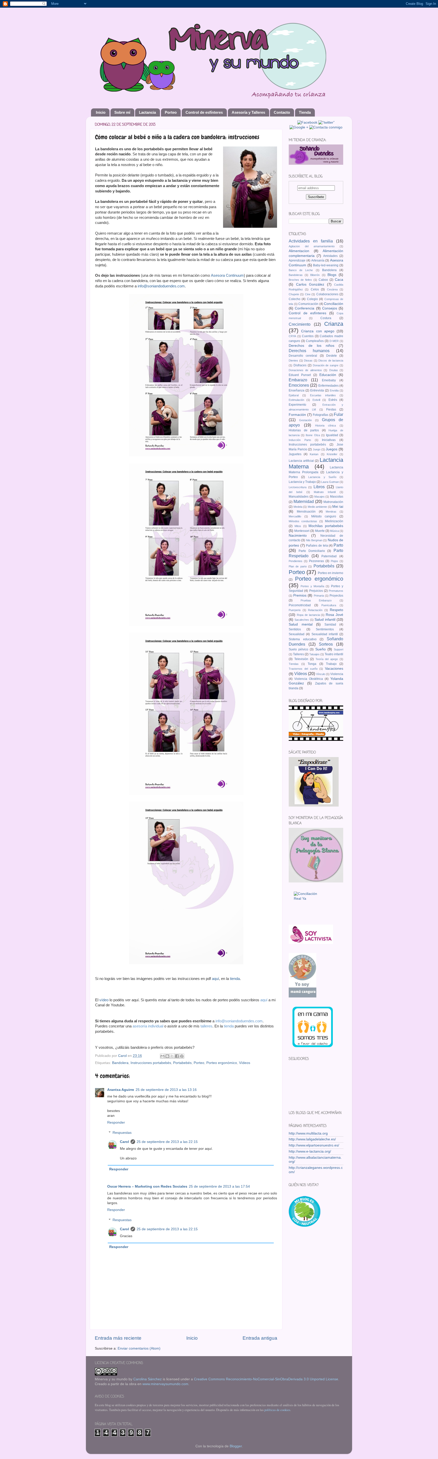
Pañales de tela (317, 545)
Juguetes (295, 454)
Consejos (329, 308)
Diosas (308, 360)
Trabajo (331, 664)
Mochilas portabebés (325, 526)
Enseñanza (296, 390)
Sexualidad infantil (325, 634)
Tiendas (294, 663)
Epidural (294, 395)
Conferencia (304, 308)
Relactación (315, 610)
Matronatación (333, 502)
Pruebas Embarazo (316, 600)
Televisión (301, 659)
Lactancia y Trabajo (302, 482)
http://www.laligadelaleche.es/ (312, 1139)
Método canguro (323, 516)
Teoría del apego (327, 659)
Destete (331, 355)
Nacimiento (298, 535)
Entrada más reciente (118, 1338)
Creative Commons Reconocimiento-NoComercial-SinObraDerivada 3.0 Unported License (266, 1379)
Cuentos (308, 336)
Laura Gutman (330, 481)
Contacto (282, 112)
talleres (206, 1026)
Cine (308, 294)
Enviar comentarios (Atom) (139, 1348)
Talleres (298, 654)
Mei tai (337, 507)
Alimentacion (299, 251)
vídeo (103, 1000)
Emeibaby (329, 380)
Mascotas (336, 496)
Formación (297, 415)
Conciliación (333, 304)
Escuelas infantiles (323, 395)
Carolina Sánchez (147, 1379)
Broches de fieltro (300, 279)
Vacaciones (334, 668)
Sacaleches (302, 619)
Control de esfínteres (204, 112)
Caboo (323, 280)
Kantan (314, 454)
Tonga (312, 664)
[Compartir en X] (172, 1056)
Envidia (334, 390)
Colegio (312, 299)
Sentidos (295, 629)
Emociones (299, 385)
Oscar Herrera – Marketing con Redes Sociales (147, 1186)
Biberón (315, 274)
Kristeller (332, 454)
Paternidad (329, 556)
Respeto (336, 610)
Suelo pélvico (298, 649)
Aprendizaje (297, 260)
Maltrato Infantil (325, 492)
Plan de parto (298, 566)
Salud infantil (325, 619)
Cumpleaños (315, 341)
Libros (319, 486)
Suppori (338, 649)
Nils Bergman (314, 540)
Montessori (301, 531)
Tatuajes (314, 654)
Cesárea (332, 289)
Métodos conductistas (303, 521)
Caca (339, 280)
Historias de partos (304, 430)
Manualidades (298, 496)
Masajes (319, 496)
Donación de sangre (326, 365)
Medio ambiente (317, 506)
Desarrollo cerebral (303, 355)
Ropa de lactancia (308, 614)
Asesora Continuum (227, 275)
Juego (316, 449)
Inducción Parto (300, 439)
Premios (299, 595)
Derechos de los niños (311, 346)
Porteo (171, 112)
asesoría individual (148, 1026)
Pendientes (295, 561)
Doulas (333, 370)
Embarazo (298, 380)
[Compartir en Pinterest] (181, 1056)
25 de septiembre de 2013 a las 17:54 (219, 1186)
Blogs (331, 275)
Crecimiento (300, 324)
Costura (325, 318)
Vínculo (320, 674)
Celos (315, 289)
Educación (327, 375)
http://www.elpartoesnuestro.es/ (314, 1145)
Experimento (297, 404)
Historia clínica (325, 425)
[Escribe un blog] (167, 1056)
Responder (116, 1122)
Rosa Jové (334, 615)
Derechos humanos (309, 350)
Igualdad (332, 435)
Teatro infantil (334, 654)
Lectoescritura (297, 487)
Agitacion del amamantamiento (312, 246)
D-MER (334, 340)
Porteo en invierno (330, 573)
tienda (235, 979)
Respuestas (122, 1133)
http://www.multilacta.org (308, 1133)
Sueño (320, 649)
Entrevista (317, 390)
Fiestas (331, 409)
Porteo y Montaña (312, 586)
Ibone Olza (313, 435)
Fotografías (320, 415)
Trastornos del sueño (303, 668)
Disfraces (300, 365)
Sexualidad (296, 634)
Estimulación (296, 399)
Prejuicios (316, 591)
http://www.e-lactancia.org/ (310, 1151)
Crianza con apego (317, 331)
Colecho (294, 299)
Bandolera (120, 1063)
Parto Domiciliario (312, 551)
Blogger (236, 1446)
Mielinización (334, 521)
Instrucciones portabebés (151, 1063)
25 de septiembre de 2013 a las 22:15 (167, 1142)
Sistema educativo (303, 639)
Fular (338, 414)
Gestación (305, 420)
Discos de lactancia (330, 360)
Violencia (336, 674)
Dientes (293, 360)
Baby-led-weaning (325, 265)
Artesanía (317, 260)
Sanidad (330, 624)
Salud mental (301, 624)
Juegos (331, 449)
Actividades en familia (311, 241)
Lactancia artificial (301, 461)
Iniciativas (329, 440)
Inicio (100, 112)
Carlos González (310, 284)
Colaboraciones (327, 294)
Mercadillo (295, 516)
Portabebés (182, 1063)
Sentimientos (325, 629)
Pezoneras (316, 561)
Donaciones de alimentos (305, 370)
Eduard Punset (300, 375)
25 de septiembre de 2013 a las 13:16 (166, 1090)
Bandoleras (296, 274)
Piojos (334, 561)
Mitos (298, 526)
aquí (215, 979)
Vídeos (244, 1063)
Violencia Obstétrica (308, 679)
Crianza (333, 324)
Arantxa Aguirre (120, 1090)
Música (334, 530)
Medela (298, 506)
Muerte (320, 531)
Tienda (305, 112)
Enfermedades (328, 385)
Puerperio (295, 610)
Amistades (330, 256)
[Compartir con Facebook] (176, 1056)
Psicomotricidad (300, 605)
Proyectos (336, 595)
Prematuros (336, 590)
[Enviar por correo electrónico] (162, 1056)
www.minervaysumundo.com (165, 1384)
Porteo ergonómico (221, 1063)
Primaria (319, 595)
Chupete (294, 294)
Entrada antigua (260, 1338)
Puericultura (328, 605)
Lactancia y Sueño (322, 477)
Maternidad (304, 501)
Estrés (332, 400)
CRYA (292, 336)
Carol (124, 1142)
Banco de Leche (301, 270)
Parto (338, 545)
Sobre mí (122, 112)
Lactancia (147, 112)
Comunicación (308, 304)
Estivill (316, 399)
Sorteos (326, 644)
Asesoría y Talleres (248, 112)
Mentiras (331, 511)
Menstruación (306, 511)
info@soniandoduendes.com (161, 286)
